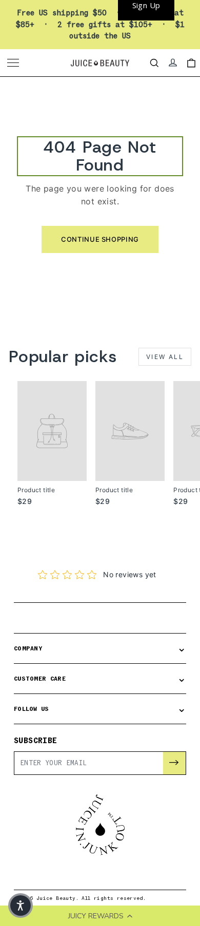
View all (165, 357)
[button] (20, 905)
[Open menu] (14, 63)
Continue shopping (100, 239)
